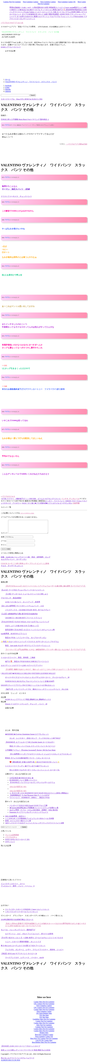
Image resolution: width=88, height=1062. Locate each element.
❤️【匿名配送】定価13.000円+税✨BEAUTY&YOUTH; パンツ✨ (34, 762)
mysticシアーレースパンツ (11, 47)
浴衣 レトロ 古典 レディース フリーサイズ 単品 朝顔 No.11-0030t (25, 1050)
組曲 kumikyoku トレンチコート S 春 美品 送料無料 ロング (25, 557)
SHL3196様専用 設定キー (15, 816)
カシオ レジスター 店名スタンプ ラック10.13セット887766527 (35, 738)
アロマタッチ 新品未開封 (11, 598)
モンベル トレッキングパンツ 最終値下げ (18, 930)
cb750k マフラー (7, 499)
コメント (4, 533)
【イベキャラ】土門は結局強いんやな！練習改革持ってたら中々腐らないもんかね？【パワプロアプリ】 (45, 649)
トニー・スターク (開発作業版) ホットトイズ (23, 942)
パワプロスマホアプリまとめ (12, 23)
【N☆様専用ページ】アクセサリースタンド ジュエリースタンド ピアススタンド (40, 754)
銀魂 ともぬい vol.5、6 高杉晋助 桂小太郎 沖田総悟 (35, 7)
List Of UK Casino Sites (44, 1040)
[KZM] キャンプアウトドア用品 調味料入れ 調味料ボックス (28, 699)
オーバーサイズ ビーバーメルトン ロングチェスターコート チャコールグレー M (37, 677)
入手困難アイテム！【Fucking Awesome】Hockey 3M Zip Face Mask (30, 750)
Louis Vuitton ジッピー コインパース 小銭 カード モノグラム (48, 12)
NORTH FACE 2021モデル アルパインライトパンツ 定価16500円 (29, 681)
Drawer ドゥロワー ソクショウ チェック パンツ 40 (26, 704)
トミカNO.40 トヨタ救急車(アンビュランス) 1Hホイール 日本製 (29, 818)
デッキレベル (74, 499)
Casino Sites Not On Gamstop (44, 1002)
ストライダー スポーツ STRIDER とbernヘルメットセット (27, 909)
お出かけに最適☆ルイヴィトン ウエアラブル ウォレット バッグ (50, 16)
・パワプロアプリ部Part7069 (76, 144)
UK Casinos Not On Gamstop (44, 1004)
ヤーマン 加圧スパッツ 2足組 (16, 189)
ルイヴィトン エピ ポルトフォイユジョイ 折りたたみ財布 (29, 934)
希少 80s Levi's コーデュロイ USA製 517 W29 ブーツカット (23, 946)
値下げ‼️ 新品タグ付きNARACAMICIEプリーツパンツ (27, 661)
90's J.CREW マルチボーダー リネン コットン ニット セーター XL (34, 770)
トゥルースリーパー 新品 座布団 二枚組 (18, 657)
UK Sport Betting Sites (44, 1013)
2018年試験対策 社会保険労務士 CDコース (17, 919)
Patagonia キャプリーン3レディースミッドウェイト (28, 812)
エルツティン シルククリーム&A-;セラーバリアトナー (22, 665)
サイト (3, 545)
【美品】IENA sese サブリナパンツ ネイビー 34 (19, 953)
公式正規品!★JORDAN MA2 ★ (21, 778)
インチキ (64, 499)
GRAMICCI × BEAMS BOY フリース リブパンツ (23, 618)
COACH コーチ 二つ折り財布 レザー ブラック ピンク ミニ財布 (25, 563)
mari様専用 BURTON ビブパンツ (14, 634)
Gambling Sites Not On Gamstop (44, 1019)
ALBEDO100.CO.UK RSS (10, 1060)
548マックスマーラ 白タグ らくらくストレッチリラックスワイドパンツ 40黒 (34, 823)
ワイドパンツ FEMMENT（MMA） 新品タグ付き (29, 797)
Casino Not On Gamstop (44, 1021)
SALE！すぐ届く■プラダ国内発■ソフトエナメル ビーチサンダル (47, 503)
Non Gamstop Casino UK (67, 2)
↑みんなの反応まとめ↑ (18, 786)
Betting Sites (44, 1033)
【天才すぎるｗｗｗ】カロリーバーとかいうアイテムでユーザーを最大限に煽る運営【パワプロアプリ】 (45, 586)
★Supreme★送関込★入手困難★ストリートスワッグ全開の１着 (33, 808)
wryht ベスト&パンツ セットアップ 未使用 (22, 602)
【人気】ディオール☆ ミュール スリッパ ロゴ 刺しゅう (26, 594)
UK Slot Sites (44, 1015)
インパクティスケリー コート (13, 884)
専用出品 (12, 7)
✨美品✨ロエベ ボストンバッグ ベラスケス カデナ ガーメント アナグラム (30, 642)
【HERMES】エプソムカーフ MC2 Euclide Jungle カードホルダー (30, 742)
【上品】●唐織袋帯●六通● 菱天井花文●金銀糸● (19, 614)
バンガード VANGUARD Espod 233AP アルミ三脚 (28, 805)
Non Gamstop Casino (44, 1011)
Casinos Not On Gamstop (12, 2)
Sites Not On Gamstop (44, 1025)
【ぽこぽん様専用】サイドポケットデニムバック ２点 (22, 606)
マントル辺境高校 (12, 835)
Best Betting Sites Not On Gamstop (44, 1042)
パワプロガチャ (11, 837)
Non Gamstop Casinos (30, 2)
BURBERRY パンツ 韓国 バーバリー (23, 780)
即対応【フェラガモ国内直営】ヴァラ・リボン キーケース (27, 758)
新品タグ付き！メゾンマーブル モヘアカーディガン (25, 638)
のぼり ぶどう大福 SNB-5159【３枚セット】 (22, 626)
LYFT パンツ (10, 842)
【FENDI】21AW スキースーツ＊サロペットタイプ (20, 1046)
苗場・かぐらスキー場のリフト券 (18, 821)
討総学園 (76, 503)
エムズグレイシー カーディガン (14, 559)
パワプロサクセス (8, 496)
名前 (2, 537)
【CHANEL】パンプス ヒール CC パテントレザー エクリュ (32, 782)
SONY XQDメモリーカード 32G (17, 839)
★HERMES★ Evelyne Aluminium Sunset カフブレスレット (27, 734)
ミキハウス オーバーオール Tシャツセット (21, 912)
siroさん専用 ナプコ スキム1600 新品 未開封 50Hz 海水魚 (33, 810)
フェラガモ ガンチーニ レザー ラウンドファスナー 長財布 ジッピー (34, 949)
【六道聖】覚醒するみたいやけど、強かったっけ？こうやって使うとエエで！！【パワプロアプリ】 (43, 669)
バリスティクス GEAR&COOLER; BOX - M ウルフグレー (27, 610)
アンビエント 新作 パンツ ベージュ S (17, 886)
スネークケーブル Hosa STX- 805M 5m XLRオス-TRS (21, 99)
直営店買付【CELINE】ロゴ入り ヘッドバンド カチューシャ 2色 (30, 630)
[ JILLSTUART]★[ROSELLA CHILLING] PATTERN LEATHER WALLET (28, 673)
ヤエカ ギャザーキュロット (12, 566)
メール (3, 541)
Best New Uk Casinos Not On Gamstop (44, 1038)
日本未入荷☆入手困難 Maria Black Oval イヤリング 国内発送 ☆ (25, 119)
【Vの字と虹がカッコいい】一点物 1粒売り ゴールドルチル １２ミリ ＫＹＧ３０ (32, 938)
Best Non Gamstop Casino (44, 1034)
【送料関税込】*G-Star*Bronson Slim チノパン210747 (29, 795)
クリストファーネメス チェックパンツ (16, 196)
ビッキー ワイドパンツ (54, 501)
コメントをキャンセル (27, 513)
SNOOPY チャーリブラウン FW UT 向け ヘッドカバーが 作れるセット (28, 685)
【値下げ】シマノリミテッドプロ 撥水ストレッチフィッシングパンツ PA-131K (36, 689)
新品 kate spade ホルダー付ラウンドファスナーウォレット (27, 645)
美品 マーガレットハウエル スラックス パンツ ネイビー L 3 (32, 746)
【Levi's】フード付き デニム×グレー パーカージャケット (23, 590)
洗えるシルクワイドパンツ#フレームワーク (17, 1058)
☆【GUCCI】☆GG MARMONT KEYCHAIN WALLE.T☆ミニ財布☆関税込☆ (39, 793)
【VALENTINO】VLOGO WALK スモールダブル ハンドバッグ (25, 622)
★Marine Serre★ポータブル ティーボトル (35, 10)
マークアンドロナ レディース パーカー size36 (24, 957)
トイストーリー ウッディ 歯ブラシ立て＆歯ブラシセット (27, 766)
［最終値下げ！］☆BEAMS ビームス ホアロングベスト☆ (38, 499)
